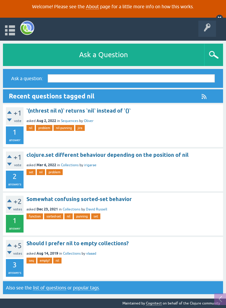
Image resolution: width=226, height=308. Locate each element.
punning (82, 216)
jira (80, 128)
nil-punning (64, 128)
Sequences (69, 121)
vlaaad (91, 253)
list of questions (49, 287)
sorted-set (53, 216)
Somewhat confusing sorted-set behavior (79, 199)
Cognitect (154, 303)
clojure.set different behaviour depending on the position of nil (107, 155)
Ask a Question (103, 55)
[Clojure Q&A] (27, 28)
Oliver (89, 121)
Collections (70, 165)
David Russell (96, 209)
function (35, 216)
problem (44, 128)
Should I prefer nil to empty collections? (77, 243)
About (92, 6)
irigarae (90, 165)
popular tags (86, 287)
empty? (45, 260)
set (31, 172)
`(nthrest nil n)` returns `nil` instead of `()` (78, 111)
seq (31, 260)
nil (30, 128)
